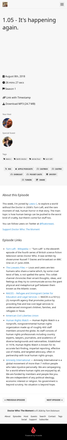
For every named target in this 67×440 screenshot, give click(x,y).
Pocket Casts (36, 174)
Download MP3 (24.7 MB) (20, 103)
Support (33, 419)
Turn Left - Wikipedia (17, 248)
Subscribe (43, 419)
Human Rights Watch (17, 320)
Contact (52, 416)
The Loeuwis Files (16, 267)
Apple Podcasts (25, 169)
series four (36, 159)
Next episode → (55, 400)
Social (24, 419)
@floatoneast (47, 223)
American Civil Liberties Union (22, 315)
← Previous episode (14, 400)
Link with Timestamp (18, 97)
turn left (48, 159)
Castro (58, 169)
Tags (60, 416)
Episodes (17, 416)
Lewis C (33, 203)
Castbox (44, 169)
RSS (9, 169)
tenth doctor (21, 159)
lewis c (8, 159)
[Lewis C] (7, 142)
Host (26, 416)
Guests (34, 416)
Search (43, 416)
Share (42, 180)
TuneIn (28, 180)
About (7, 416)
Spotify (52, 174)
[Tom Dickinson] (7, 123)
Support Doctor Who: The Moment (21, 229)
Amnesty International (18, 360)
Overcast (18, 174)
